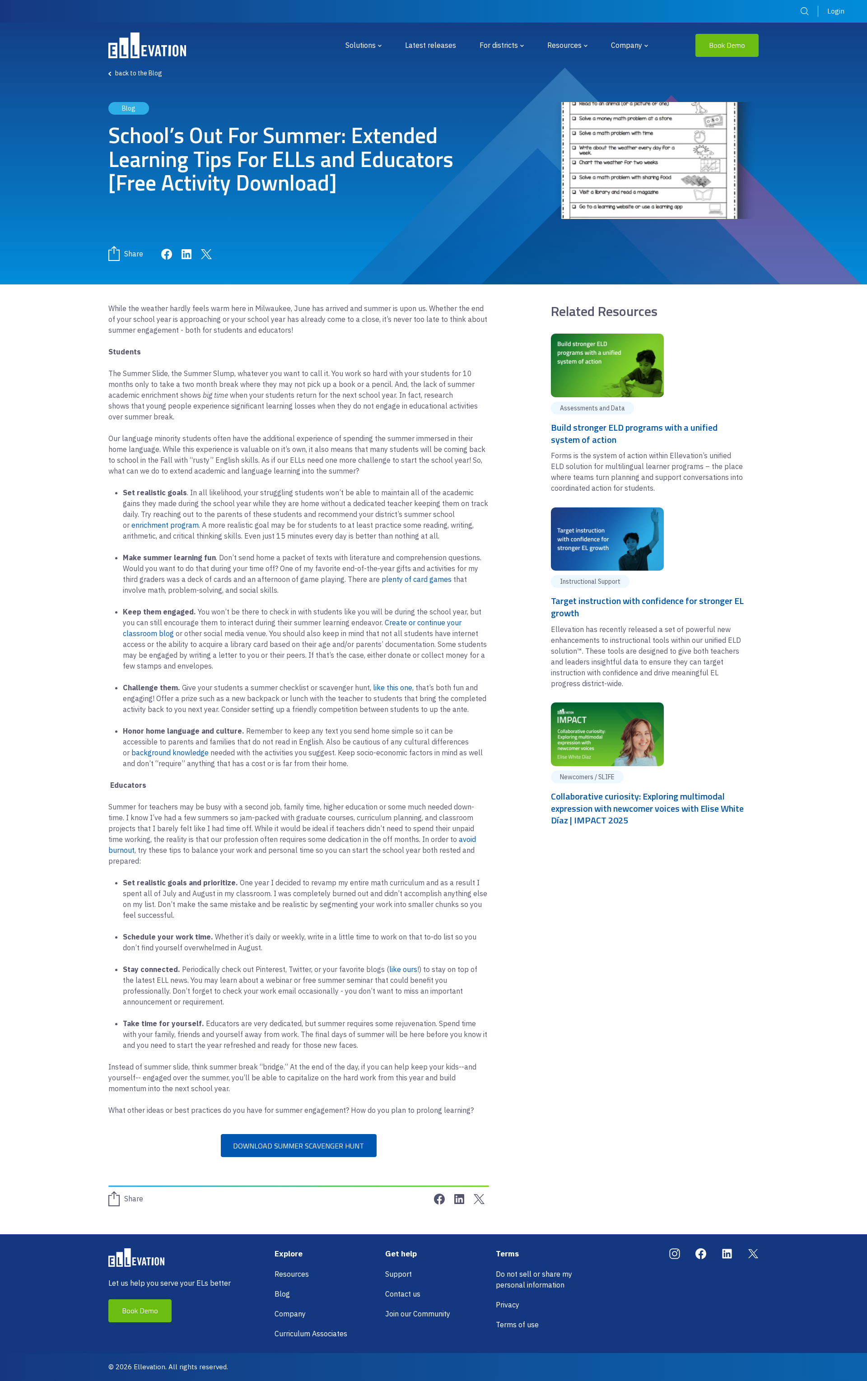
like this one (392, 687)
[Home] (147, 45)
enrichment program (165, 525)
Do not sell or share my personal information (534, 1279)
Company (626, 45)
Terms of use (517, 1324)
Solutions (360, 45)
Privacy (507, 1304)
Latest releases (430, 45)
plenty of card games (417, 579)
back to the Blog (138, 73)
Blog (282, 1293)
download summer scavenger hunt (298, 1145)
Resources (564, 45)
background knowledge (170, 752)
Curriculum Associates (311, 1333)
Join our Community (417, 1313)
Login (835, 11)
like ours (403, 969)
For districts (499, 45)
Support (398, 1274)
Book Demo (727, 45)
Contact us (402, 1293)
